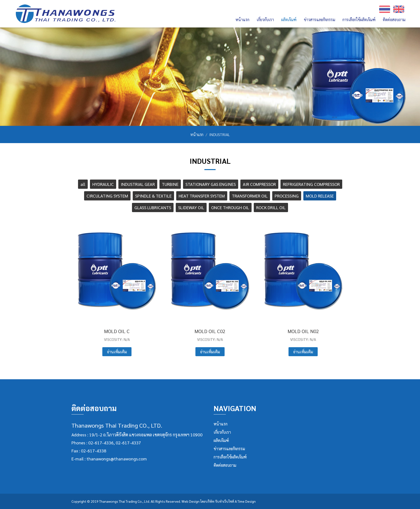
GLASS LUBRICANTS (152, 207)
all (82, 184)
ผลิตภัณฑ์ (221, 440)
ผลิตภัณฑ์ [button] (289, 19)
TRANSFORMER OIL (250, 195)
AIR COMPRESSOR (259, 184)
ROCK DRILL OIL (271, 207)
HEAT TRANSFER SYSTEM (202, 195)
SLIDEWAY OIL (191, 207)
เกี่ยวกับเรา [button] (265, 19)
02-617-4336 (101, 442)
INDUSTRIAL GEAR (138, 184)
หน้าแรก (242, 19)
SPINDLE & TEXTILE (153, 195)
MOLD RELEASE (320, 195)
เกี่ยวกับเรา (222, 432)
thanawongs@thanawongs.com (117, 458)
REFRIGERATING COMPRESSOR (311, 184)
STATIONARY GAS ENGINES (210, 184)
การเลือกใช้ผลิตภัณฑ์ (359, 19)
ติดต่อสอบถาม (394, 19)
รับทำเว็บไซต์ (224, 501)
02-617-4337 (128, 442)
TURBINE (170, 184)
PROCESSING (287, 195)
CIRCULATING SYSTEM (107, 195)
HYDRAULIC (103, 184)
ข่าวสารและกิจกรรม (319, 19)
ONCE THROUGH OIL (230, 207)
